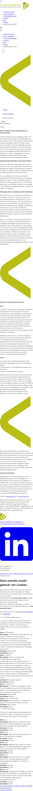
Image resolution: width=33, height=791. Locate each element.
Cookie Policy (4, 574)
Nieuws (5, 22)
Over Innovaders (8, 12)
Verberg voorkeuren (20, 786)
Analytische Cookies (8, 709)
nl (0, 1)
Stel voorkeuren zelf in (7, 786)
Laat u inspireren (8, 14)
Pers (4, 20)
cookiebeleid (6, 614)
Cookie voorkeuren (6, 790)
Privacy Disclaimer (15, 574)
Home (5, 110)
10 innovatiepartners (10, 16)
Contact (6, 18)
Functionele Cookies (11, 617)
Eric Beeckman (11, 496)
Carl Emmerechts (23, 496)
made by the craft (27, 574)
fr (1, 1)
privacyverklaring (27, 612)
